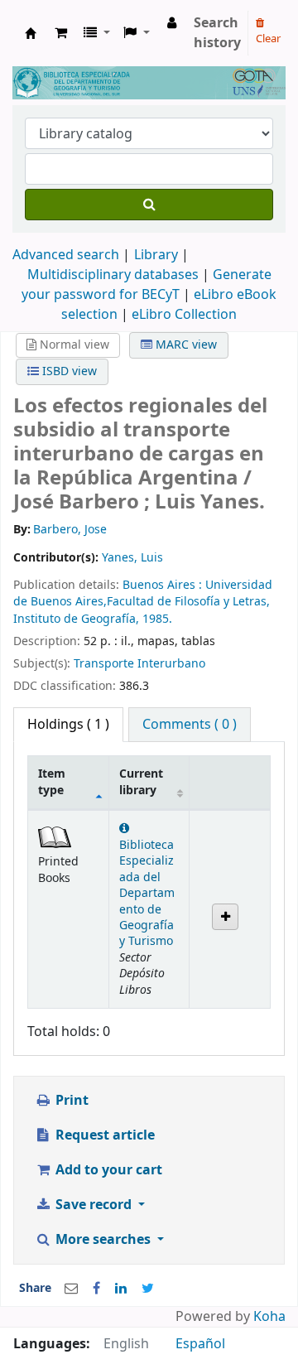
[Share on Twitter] (147, 1288)
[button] (61, 33)
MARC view (184, 345)
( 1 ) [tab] (68, 725)
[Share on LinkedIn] (121, 1288)
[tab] (189, 724)
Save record (93, 1205)
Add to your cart (107, 1170)
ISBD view (68, 371)
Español (200, 1344)
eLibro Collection (184, 315)
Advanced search (65, 255)
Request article (103, 1135)
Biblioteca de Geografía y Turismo (30, 33)
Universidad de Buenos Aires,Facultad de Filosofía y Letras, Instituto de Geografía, (142, 602)
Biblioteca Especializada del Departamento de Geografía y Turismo (147, 893)
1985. (157, 619)
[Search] (149, 204)
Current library (141, 781)
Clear (268, 38)
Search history (217, 33)
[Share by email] (71, 1288)
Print (70, 1101)
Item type (51, 781)
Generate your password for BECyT (147, 285)
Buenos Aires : (164, 585)
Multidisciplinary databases (114, 275)
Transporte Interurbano (139, 663)
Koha (269, 1317)
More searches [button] (103, 1240)
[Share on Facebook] (96, 1288)
